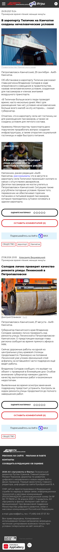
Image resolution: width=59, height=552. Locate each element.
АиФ (25, 317)
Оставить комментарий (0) (30, 223)
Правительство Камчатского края (18, 67)
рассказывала (22, 176)
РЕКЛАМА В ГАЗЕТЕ (36, 455)
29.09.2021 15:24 (8, 11)
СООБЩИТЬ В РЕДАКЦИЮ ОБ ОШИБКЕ (22, 463)
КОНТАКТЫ (8, 459)
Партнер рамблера (25, 538)
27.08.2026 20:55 (9, 257)
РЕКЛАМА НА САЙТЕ (13, 455)
